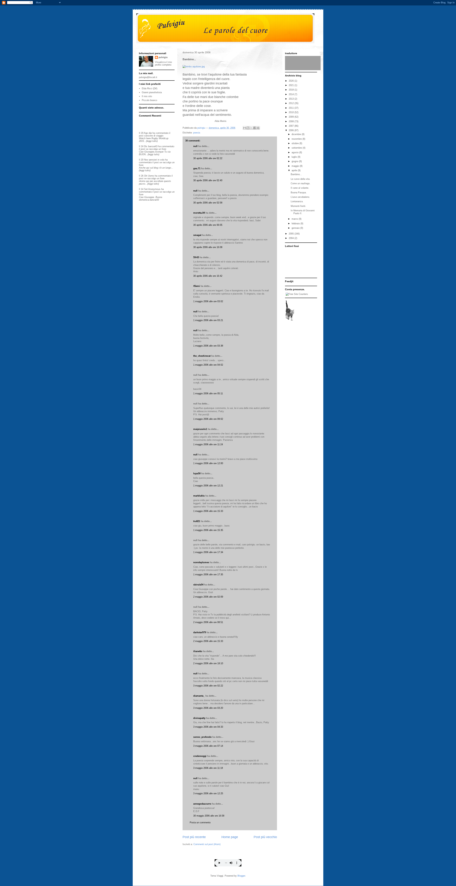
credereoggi (199, 756)
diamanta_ (199, 695)
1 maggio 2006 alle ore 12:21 (208, 485)
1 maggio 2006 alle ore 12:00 (208, 463)
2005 (291, 233)
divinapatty (199, 718)
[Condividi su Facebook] (254, 128)
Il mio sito (147, 96)
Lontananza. (297, 201)
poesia (196, 132)
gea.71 (196, 168)
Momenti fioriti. (298, 206)
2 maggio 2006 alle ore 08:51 (208, 622)
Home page (229, 837)
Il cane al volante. (300, 188)
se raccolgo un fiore (156, 149)
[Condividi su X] (251, 128)
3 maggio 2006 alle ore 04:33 (208, 726)
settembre (297, 147)
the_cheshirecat (202, 356)
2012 (291, 103)
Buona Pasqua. (299, 192)
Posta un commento (200, 822)
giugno (295, 161)
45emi (196, 286)
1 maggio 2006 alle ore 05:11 (208, 393)
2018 (291, 89)
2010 (291, 112)
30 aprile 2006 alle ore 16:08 (207, 247)
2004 (291, 238)
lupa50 (197, 473)
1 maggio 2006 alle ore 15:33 (208, 511)
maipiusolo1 (200, 429)
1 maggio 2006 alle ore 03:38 (208, 345)
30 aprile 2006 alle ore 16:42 (207, 276)
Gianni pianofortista (152, 92)
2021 (291, 85)
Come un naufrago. (300, 183)
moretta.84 (199, 212)
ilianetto (197, 651)
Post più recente (194, 837)
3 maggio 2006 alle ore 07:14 (208, 746)
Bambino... (296, 174)
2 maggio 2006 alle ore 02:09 (208, 596)
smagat (197, 235)
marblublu (199, 495)
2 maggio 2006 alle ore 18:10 (208, 663)
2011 (291, 108)
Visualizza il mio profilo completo (163, 63)
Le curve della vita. (300, 179)
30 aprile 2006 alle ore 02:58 (207, 202)
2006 (291, 130)
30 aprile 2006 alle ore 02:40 (207, 180)
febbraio (296, 223)
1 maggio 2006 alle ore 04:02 (208, 364)
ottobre (295, 143)
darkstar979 (199, 632)
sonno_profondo (202, 737)
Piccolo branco (149, 100)
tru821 (196, 521)
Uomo (151, 175)
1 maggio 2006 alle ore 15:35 (208, 530)
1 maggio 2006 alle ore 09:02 (208, 419)
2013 (291, 98)
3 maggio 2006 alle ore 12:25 (208, 793)
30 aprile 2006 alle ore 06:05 (207, 225)
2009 (291, 116)
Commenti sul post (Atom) (207, 844)
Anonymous (154, 189)
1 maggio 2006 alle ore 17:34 (208, 552)
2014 (291, 94)
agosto (295, 152)
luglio (295, 157)
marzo (295, 219)
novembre (297, 139)
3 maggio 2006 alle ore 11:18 (208, 768)
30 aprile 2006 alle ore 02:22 (207, 158)
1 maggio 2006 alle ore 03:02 (208, 301)
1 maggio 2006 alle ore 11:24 (208, 444)
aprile (295, 170)
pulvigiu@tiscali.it (148, 77)
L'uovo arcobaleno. (300, 197)
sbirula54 (198, 584)
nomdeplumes (201, 562)
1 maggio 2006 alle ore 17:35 (208, 574)
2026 (291, 80)
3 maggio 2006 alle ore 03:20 (208, 708)
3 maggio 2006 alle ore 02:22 (208, 685)
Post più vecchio (265, 837)
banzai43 (152, 146)
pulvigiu (163, 57)
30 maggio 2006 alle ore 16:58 (208, 815)
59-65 (196, 257)
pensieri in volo (156, 159)
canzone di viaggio (153, 135)
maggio (296, 166)
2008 (291, 121)
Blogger (241, 875)
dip (150, 133)
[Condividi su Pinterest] (258, 128)
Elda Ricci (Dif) (149, 88)
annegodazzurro (202, 803)
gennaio (296, 228)
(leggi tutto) (152, 141)
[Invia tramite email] (244, 128)
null (195, 146)
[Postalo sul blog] (248, 128)
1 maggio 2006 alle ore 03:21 (208, 320)
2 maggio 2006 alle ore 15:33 (208, 641)
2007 (291, 126)
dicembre (297, 134)
